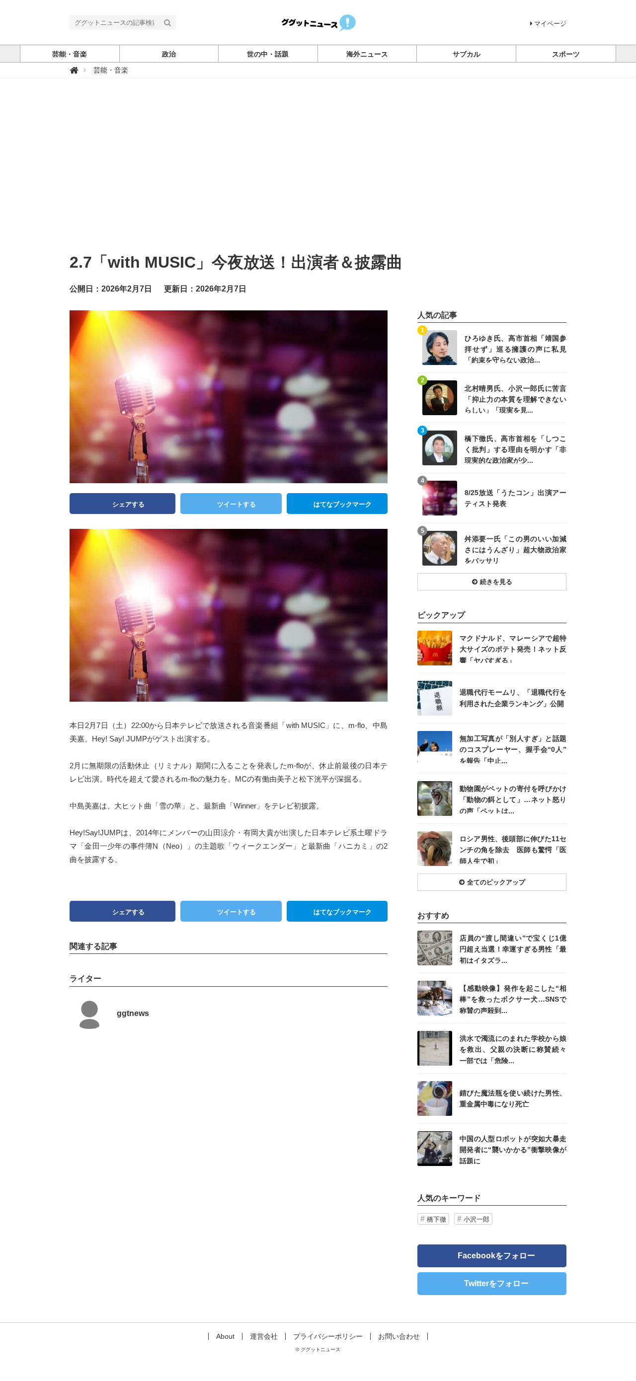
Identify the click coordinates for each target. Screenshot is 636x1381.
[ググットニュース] (318, 21)
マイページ (550, 23)
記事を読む (491, 347)
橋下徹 (436, 1219)
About (225, 1336)
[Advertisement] (318, 175)
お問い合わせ (399, 1336)
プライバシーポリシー (328, 1336)
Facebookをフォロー (496, 1255)
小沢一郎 (476, 1219)
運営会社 (264, 1336)
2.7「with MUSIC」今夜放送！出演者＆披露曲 (236, 262)
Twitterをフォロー (496, 1283)
